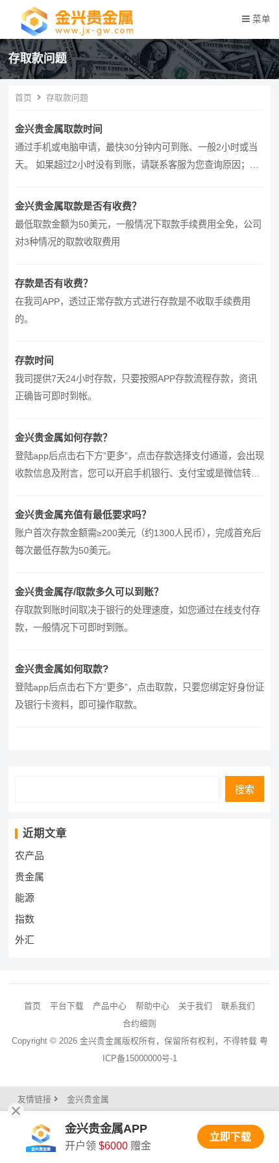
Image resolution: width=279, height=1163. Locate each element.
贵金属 (29, 876)
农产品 (29, 855)
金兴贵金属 (88, 1099)
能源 (24, 897)
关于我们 (195, 1006)
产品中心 (110, 1006)
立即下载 (230, 1136)
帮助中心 (152, 1006)
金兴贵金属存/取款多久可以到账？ (89, 591)
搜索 (244, 789)
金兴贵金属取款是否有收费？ (78, 205)
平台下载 (67, 1006)
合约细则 (139, 1023)
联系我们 (238, 1006)
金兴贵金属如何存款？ (63, 437)
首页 (23, 97)
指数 (24, 918)
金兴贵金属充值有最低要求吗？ (83, 514)
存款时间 (34, 360)
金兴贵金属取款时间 (59, 128)
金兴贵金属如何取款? (61, 668)
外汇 (24, 939)
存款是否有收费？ (54, 282)
